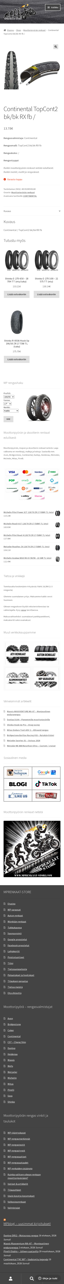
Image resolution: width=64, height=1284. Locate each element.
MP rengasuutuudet (18, 1162)
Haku (32, 1279)
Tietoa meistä (15, 987)
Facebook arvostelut (18, 945)
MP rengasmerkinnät (19, 1138)
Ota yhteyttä (14, 993)
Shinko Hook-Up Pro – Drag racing (23, 724)
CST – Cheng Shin (17, 1042)
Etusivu (10, 30)
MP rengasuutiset (17, 1156)
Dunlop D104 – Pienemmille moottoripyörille (28, 719)
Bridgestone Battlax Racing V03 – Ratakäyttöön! (30, 735)
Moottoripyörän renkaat (34, 30)
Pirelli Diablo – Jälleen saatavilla (21, 1251)
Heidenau (13, 1054)
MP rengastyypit (16, 1150)
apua (23, 610)
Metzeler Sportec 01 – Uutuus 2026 (23, 740)
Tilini (10, 963)
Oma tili (10, 1279)
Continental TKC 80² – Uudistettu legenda (26, 1259)
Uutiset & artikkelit (18, 1183)
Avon (10, 1018)
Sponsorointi (15, 933)
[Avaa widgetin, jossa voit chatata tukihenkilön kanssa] (48, 1278)
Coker (11, 1030)
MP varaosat (14, 909)
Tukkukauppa (15, 927)
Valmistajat (14, 1207)
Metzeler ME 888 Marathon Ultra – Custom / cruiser (31, 745)
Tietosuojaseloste (17, 969)
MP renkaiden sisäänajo (20, 1168)
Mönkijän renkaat (17, 921)
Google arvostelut (17, 939)
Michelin (12, 1077)
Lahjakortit (14, 951)
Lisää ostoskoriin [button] (16, 294)
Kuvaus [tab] (7, 211)
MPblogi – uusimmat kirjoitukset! (27, 1223)
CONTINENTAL (30, 196)
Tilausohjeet (14, 1189)
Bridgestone (14, 1024)
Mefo (10, 1066)
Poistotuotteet (16, 957)
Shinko (11, 1101)
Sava (10, 1095)
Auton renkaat (15, 915)
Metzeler (12, 1072)
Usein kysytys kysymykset (21, 1195)
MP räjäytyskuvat (17, 1132)
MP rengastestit (16, 1144)
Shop (18, 30)
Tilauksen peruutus (18, 981)
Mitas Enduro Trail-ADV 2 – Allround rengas (27, 730)
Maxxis (11, 1060)
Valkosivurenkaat (17, 1201)
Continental (14, 1036)
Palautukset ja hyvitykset (21, 975)
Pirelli (11, 1089)
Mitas (11, 1083)
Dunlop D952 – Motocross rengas (21, 1235)
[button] (55, 46)
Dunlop (11, 1048)
